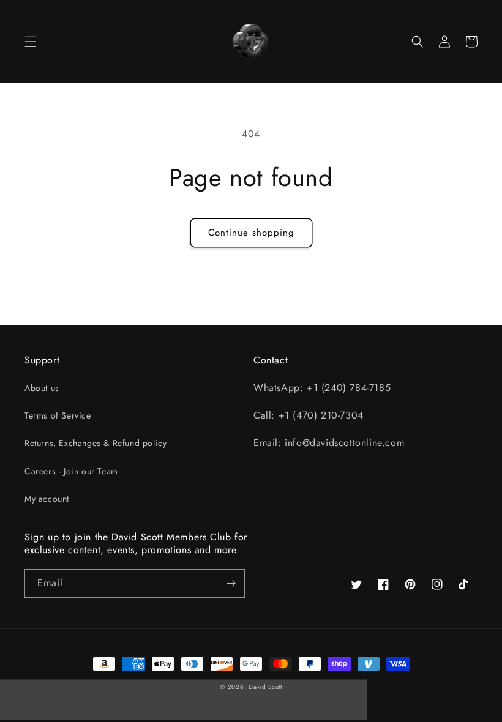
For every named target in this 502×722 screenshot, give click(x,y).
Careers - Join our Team (71, 471)
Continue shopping (251, 232)
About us (41, 388)
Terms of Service (57, 415)
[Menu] (30, 41)
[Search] (417, 41)
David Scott (265, 686)
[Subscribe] (230, 583)
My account (46, 499)
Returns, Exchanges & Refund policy (95, 443)
